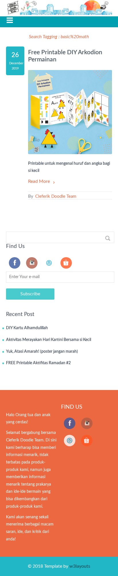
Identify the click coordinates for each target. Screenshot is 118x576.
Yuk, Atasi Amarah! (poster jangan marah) (42, 352)
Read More (39, 181)
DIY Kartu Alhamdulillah (27, 328)
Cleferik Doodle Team (55, 196)
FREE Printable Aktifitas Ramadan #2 (38, 363)
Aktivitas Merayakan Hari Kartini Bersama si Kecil (48, 340)
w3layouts (79, 566)
